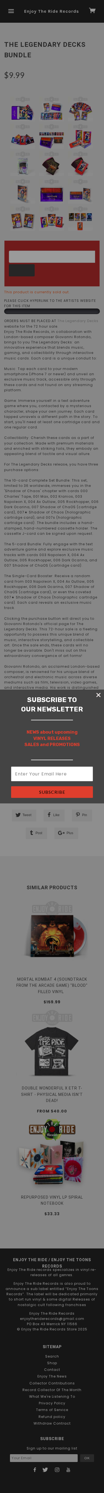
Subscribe (52, 792)
